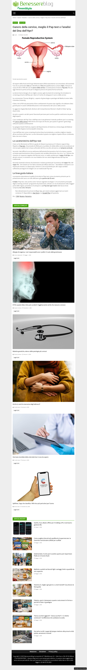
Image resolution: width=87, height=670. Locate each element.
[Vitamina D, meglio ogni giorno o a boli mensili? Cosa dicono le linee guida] (22, 590)
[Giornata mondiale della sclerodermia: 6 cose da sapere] (43, 434)
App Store (36, 193)
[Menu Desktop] (14, 13)
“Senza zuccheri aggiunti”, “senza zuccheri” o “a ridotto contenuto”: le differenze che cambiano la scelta (51, 617)
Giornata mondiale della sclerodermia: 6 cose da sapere (30, 457)
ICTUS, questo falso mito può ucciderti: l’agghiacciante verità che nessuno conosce (39, 305)
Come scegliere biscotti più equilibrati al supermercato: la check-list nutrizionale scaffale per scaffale (52, 539)
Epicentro (28, 196)
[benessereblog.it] (33, 5)
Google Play (46, 193)
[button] (73, 13)
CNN (17, 196)
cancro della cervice (21, 122)
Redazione (33, 652)
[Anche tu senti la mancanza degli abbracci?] (43, 381)
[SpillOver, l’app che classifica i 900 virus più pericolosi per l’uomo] (43, 484)
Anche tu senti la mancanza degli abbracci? (26, 404)
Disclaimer (42, 652)
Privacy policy (53, 652)
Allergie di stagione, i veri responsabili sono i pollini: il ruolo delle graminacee (37, 252)
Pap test (22, 146)
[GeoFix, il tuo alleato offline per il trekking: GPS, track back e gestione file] (22, 528)
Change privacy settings (80, 668)
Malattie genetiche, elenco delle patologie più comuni (30, 351)
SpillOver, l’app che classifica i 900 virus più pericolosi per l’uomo (33, 503)
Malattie (15, 23)
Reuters (22, 196)
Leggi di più (16, 258)
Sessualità (22, 23)
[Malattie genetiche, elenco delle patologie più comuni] (43, 331)
